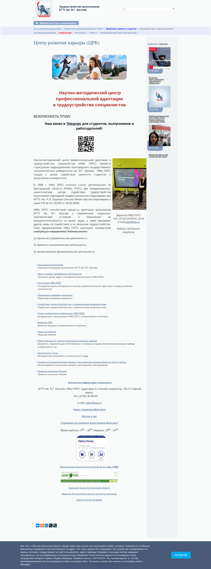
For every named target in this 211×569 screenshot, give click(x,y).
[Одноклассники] (42, 525)
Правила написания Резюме (52, 371)
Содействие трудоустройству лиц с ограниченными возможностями (72, 304)
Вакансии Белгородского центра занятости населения (89, 494)
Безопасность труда (48, 353)
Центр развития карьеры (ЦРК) (47, 29)
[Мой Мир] (46, 525)
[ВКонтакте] (38, 525)
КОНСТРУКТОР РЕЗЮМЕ (89, 500)
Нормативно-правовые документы (55, 295)
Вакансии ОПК (45, 322)
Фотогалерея (80, 33)
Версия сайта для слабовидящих (58, 23)
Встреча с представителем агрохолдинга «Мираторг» (156, 80)
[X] (51, 525)
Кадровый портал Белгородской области (89, 488)
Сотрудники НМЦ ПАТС (49, 283)
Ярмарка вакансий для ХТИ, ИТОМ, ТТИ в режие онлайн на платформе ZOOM (159, 119)
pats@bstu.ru (132, 222)
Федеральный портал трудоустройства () (89, 467)
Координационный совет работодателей (118, 33)
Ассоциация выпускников (45, 33)
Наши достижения (47, 331)
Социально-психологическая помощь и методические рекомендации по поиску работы (82, 362)
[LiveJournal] (55, 525)
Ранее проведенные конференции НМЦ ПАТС (61, 313)
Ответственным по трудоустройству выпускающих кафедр (67, 341)
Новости (93, 33)
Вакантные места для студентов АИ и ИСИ (158, 156)
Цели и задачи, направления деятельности (60, 274)
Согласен (181, 555)
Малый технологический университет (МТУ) (83, 29)
